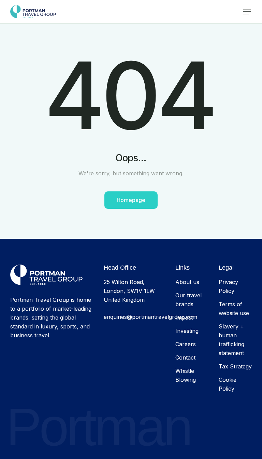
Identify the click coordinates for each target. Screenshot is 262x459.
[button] (247, 11)
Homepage (131, 200)
